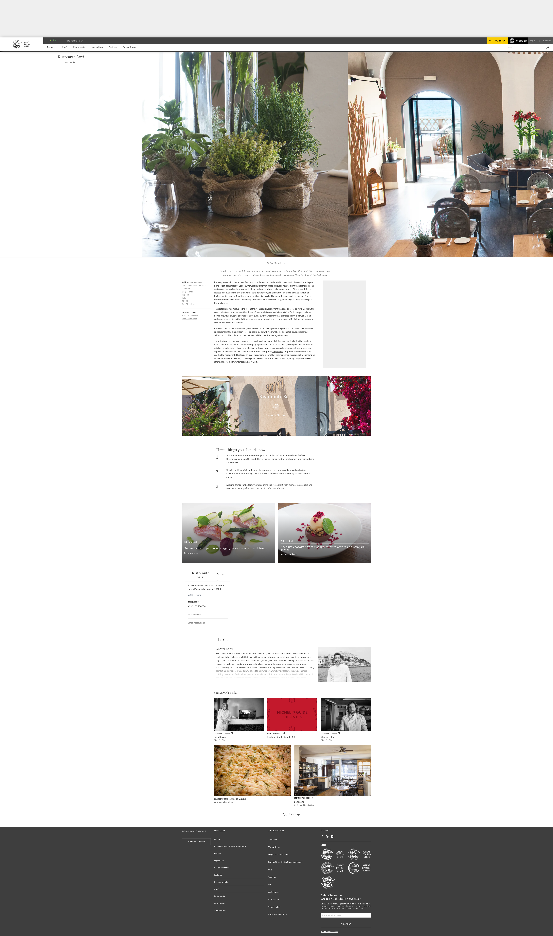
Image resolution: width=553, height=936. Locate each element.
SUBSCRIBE (346, 924)
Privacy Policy (274, 907)
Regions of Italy (221, 882)
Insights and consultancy (278, 854)
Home (217, 839)
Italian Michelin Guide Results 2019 (230, 846)
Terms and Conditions (277, 914)
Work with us (274, 847)
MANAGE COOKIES (196, 841)
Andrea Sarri (71, 62)
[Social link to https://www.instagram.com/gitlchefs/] (332, 836)
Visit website (194, 614)
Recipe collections (222, 867)
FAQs (270, 869)
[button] (51, 47)
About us (272, 877)
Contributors (273, 892)
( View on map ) (196, 282)
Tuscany (285, 296)
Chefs (216, 889)
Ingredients (219, 860)
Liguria (277, 292)
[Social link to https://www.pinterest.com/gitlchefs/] (327, 836)
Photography (273, 899)
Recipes (217, 853)
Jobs (270, 884)
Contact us (272, 839)
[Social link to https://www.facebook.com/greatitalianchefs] (322, 836)
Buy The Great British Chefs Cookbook (285, 862)
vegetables (277, 351)
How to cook (220, 903)
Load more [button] (291, 815)
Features (218, 875)
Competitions (220, 910)
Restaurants (219, 896)
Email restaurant (189, 319)
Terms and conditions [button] (329, 932)
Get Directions (188, 304)
